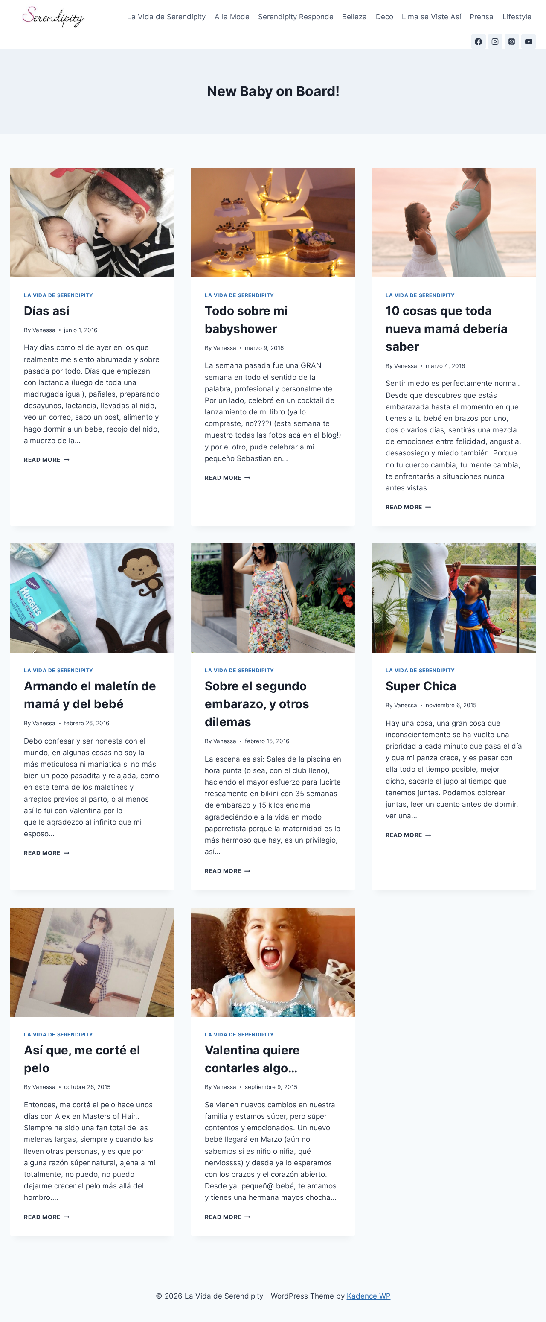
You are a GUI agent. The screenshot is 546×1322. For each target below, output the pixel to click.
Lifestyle (516, 16)
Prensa (482, 16)
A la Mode (232, 16)
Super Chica (421, 686)
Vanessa (43, 330)
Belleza (354, 16)
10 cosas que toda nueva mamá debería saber (447, 329)
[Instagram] (495, 41)
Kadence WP (369, 1296)
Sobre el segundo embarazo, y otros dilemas (257, 704)
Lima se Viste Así (431, 16)
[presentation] (92, 222)
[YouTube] (528, 41)
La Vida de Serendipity (166, 16)
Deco (384, 16)
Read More (47, 459)
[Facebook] (478, 41)
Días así (47, 311)
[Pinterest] (512, 41)
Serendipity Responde (296, 16)
